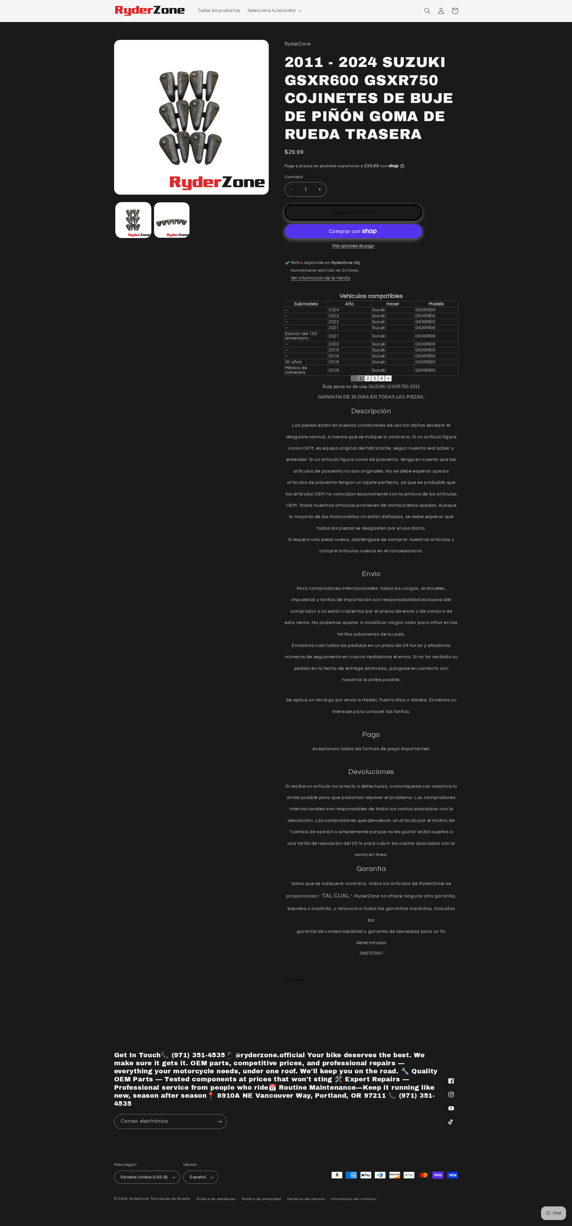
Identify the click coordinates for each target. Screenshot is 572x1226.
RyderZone (139, 1198)
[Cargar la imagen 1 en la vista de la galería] (133, 220)
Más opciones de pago (353, 246)
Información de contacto (353, 1199)
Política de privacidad (261, 1199)
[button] (274, 10)
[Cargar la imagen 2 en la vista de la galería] (171, 220)
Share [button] (298, 980)
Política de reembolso (216, 1199)
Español (198, 1177)
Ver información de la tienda (320, 278)
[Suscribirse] (219, 1121)
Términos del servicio (306, 1199)
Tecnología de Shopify (170, 1198)
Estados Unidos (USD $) (144, 1177)
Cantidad (294, 177)
